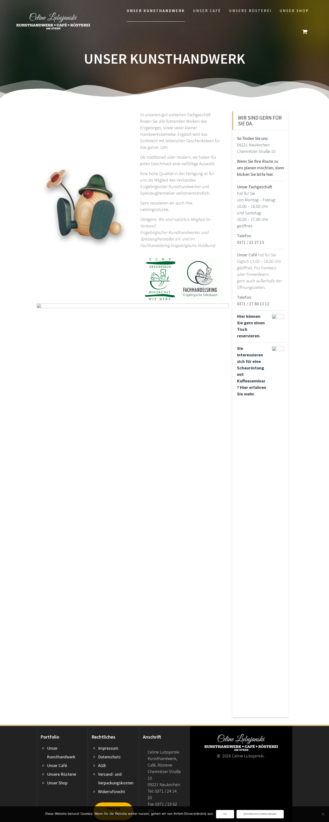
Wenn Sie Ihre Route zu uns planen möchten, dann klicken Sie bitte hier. (260, 167)
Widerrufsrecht (111, 791)
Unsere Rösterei (250, 10)
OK (225, 814)
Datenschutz (109, 757)
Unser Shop (294, 10)
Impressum (108, 748)
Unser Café (207, 10)
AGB (102, 765)
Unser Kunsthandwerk (156, 10)
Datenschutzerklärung (260, 814)
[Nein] (323, 814)
